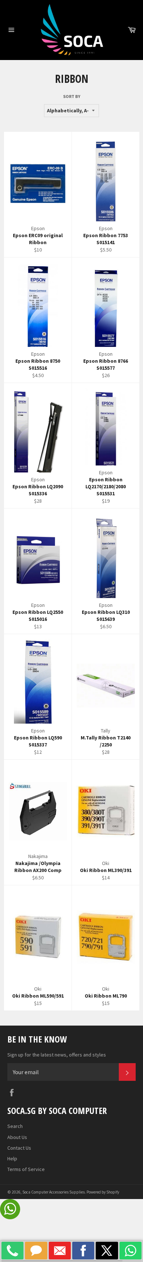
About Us (17, 1137)
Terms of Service (26, 1169)
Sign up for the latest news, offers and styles (56, 1054)
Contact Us (19, 1148)
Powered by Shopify (103, 1192)
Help (12, 1158)
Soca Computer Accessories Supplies (53, 1192)
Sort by (71, 96)
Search (15, 1126)
